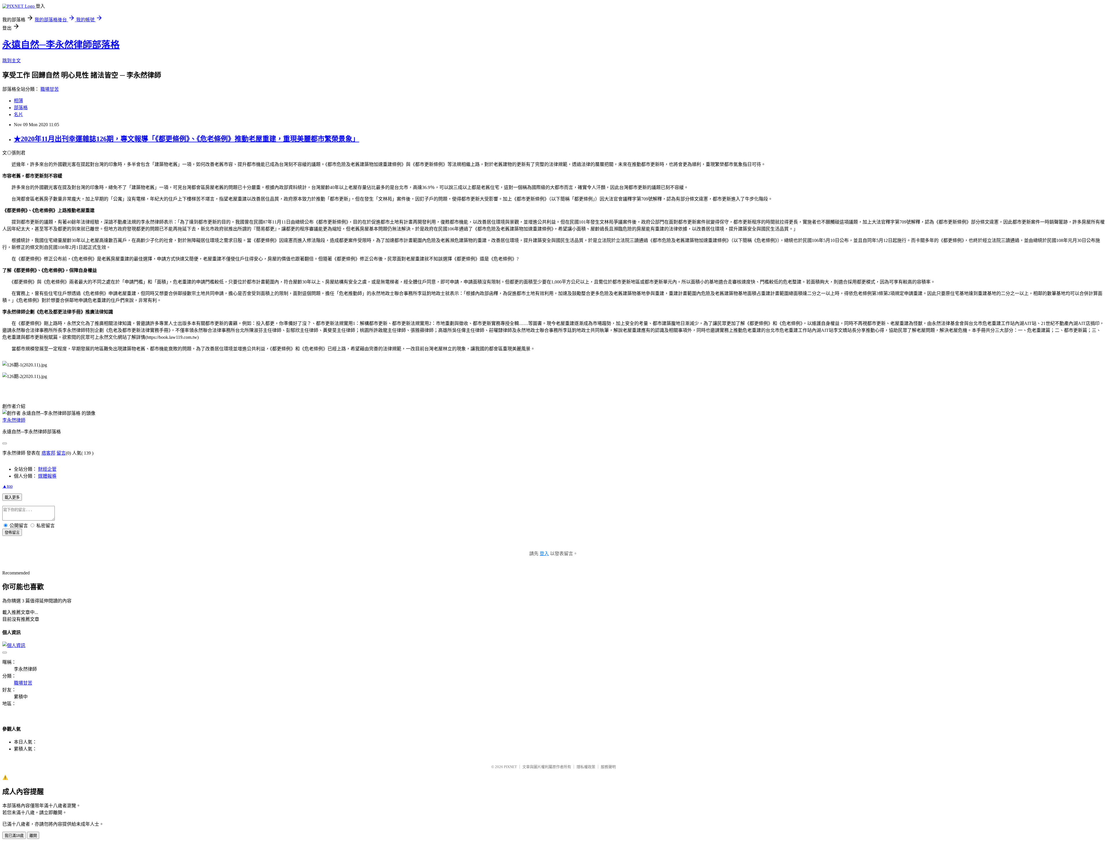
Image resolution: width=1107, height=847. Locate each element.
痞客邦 (48, 453)
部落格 (21, 107)
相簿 (18, 100)
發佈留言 (12, 532)
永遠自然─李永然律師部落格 (61, 44)
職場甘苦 (49, 89)
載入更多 (12, 497)
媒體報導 (47, 476)
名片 (18, 114)
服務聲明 (608, 767)
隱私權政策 (586, 767)
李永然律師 (13, 420)
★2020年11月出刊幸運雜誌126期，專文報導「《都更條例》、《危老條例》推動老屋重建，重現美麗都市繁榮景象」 (186, 139)
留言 (61, 453)
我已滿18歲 (14, 835)
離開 (33, 835)
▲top (7, 486)
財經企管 (47, 469)
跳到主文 (11, 60)
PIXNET (510, 767)
